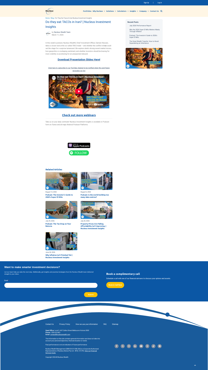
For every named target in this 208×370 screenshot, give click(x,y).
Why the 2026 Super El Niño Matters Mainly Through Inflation (144, 30)
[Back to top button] (195, 365)
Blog (52, 18)
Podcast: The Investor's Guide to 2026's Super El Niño (143, 36)
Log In (160, 3)
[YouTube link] (141, 346)
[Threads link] (147, 346)
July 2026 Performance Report (140, 26)
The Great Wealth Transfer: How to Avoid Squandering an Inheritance (144, 42)
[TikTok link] (153, 346)
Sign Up (146, 3)
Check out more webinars (79, 115)
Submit (91, 295)
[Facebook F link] (117, 346)
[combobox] (162, 11)
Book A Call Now (115, 285)
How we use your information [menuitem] (87, 324)
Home (48, 18)
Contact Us (154, 11)
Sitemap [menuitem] (115, 324)
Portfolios (87, 11)
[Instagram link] (129, 346)
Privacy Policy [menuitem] (64, 324)
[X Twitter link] (123, 346)
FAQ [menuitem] (104, 324)
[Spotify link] (160, 346)
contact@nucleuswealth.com (60, 334)
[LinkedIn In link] (135, 346)
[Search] (161, 11)
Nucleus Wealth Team (62, 32)
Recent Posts (133, 22)
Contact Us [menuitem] (50, 324)
